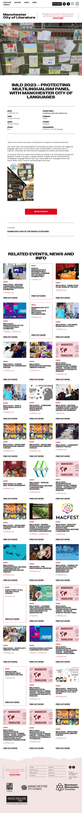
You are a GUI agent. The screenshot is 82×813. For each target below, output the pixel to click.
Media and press (33, 772)
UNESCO (50, 770)
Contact (6, 4)
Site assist (57, 4)
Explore (17, 2)
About (26, 2)
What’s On (7, 2)
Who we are (51, 772)
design (75, 777)
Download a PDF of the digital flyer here (28, 231)
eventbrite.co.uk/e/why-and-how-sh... (55, 113)
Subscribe (58, 18)
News (35, 2)
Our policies (32, 775)
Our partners (51, 775)
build (70, 778)
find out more (10, 298)
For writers (51, 767)
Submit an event (33, 770)
